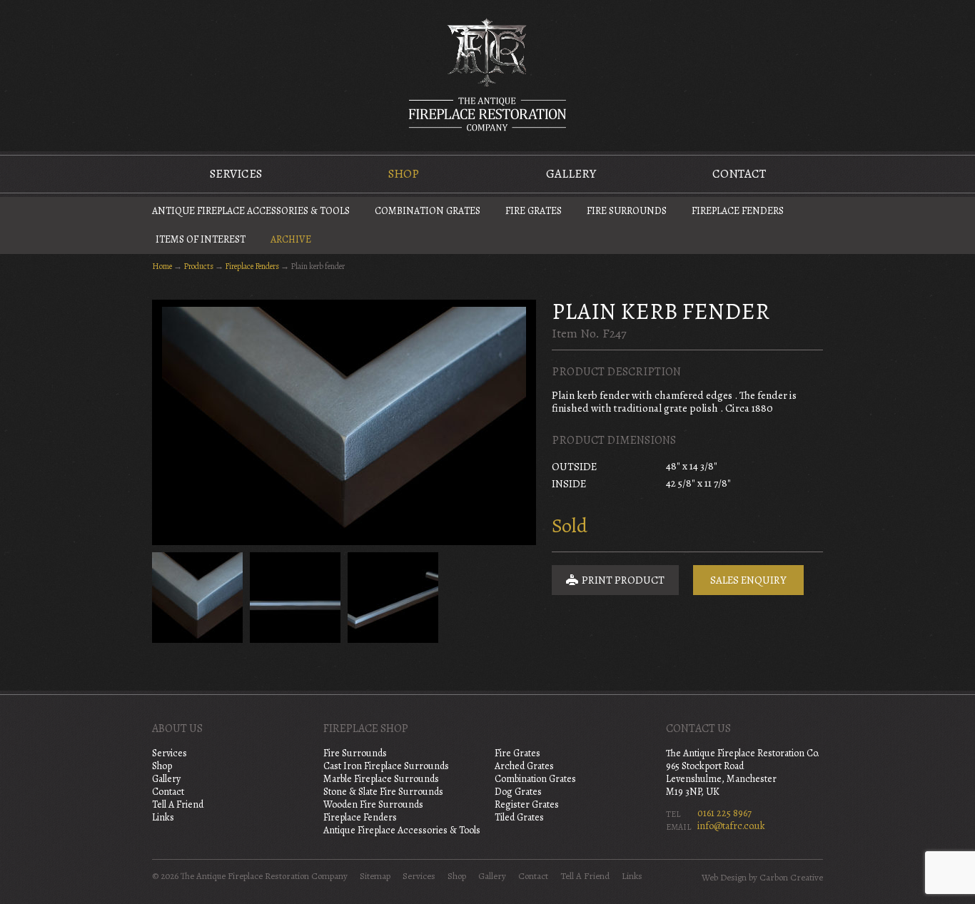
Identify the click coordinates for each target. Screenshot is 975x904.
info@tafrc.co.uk (731, 826)
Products (198, 266)
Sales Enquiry (748, 580)
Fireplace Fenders (738, 211)
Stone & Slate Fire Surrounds (383, 791)
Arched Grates (524, 766)
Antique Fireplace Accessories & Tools (251, 211)
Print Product (622, 580)
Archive (291, 239)
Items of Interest (201, 239)
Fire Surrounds (627, 211)
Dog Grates (518, 791)
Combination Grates (427, 211)
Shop (403, 174)
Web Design (724, 877)
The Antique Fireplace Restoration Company (487, 74)
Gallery (571, 174)
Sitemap (375, 876)
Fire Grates (533, 211)
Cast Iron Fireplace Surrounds (386, 766)
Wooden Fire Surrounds (373, 804)
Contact (739, 174)
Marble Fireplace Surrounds (381, 779)
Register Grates (527, 804)
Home (162, 266)
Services (236, 174)
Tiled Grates (519, 817)
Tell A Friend (177, 804)
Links (163, 817)
